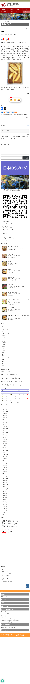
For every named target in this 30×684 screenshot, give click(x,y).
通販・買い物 (5, 357)
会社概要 (10, 227)
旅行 (3, 355)
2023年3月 (4, 465)
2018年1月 (4, 482)
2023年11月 (5, 452)
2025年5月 (4, 421)
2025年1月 (4, 426)
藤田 (16, 378)
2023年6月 (4, 462)
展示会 (3, 346)
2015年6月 (4, 493)
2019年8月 (4, 475)
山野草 (3, 350)
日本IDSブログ (4, 630)
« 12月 (13, 402)
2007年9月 (4, 503)
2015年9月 (4, 490)
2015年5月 (4, 495)
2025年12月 (5, 411)
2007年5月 (4, 504)
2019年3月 (4, 477)
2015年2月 (4, 501)
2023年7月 (4, 460)
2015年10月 (5, 488)
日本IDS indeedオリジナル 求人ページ (9, 522)
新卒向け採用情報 (5, 624)
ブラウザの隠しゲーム (7, 378)
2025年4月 (4, 422)
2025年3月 (4, 424)
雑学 (3, 361)
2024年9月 (4, 434)
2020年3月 (4, 471)
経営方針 (9, 229)
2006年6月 (4, 514)
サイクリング (5, 335)
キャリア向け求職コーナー (7, 609)
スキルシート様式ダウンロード (8, 622)
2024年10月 (5, 432)
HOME (2, 21)
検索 (26, 158)
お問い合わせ (4, 606)
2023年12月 (5, 450)
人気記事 (4, 342)
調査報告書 (4, 596)
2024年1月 (4, 449)
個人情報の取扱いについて (17, 634)
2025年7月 (4, 417)
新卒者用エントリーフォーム (8, 627)
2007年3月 (4, 508)
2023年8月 (4, 458)
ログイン (4, 569)
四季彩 (3, 344)
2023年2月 (4, 467)
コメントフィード (6, 573)
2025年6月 (4, 419)
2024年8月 (4, 436)
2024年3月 (4, 445)
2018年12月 (5, 478)
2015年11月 (5, 486)
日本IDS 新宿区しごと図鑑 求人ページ (9, 524)
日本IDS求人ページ (7, 238)
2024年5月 (4, 441)
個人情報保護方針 (5, 634)
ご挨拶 (3, 602)
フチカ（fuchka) (5, 371)
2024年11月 (5, 430)
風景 (3, 365)
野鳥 (3, 359)
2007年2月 (4, 510)
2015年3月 (4, 499)
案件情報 (3, 616)
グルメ (12, 114)
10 (11, 394)
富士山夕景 (26, 28)
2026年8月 (4, 408)
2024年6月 (4, 439)
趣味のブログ (8, 21)
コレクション (5, 333)
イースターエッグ (6, 328)
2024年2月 (4, 447)
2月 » (17, 402)
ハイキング (5, 339)
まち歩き (4, 341)
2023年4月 (4, 464)
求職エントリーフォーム (7, 618)
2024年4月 (4, 443)
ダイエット (3, 28)
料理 (15, 114)
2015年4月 (4, 497)
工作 (3, 352)
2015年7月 (4, 491)
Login (27, 125)
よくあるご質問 (5, 614)
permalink (24, 114)
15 (2, 396)
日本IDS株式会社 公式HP (9, 520)
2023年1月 (4, 469)
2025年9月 (4, 413)
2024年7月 (4, 437)
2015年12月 (5, 484)
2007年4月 (4, 506)
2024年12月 (5, 428)
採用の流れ (4, 611)
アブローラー (5, 326)
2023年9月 (4, 456)
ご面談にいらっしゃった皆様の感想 (10, 620)
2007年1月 (4, 512)
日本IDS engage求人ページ (9, 526)
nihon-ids (14, 34)
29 (2, 400)
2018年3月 (4, 480)
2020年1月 (4, 473)
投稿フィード (5, 571)
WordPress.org (6, 575)
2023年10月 (5, 454)
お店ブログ (5, 329)
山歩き (3, 348)
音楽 (3, 363)
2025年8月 (4, 415)
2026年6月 (4, 409)
